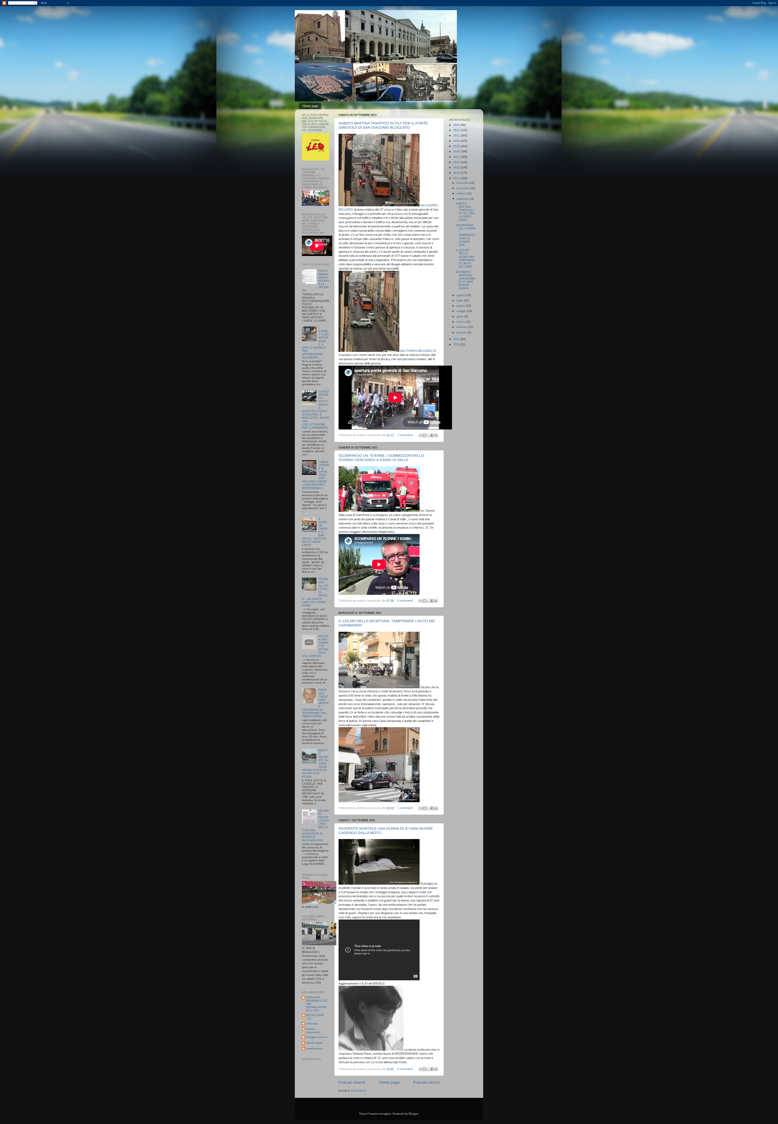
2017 (457, 156)
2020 (457, 140)
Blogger (413, 1113)
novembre (463, 188)
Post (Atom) (358, 1090)
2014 (457, 172)
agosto (461, 295)
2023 (457, 124)
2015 (457, 167)
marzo (460, 321)
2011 (456, 344)
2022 (457, 130)
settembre (463, 198)
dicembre (462, 182)
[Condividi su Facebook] (432, 435)
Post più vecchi (426, 1082)
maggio (461, 311)
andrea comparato (313, 1031)
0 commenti (405, 600)
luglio (460, 300)
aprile (460, 316)
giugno (461, 305)
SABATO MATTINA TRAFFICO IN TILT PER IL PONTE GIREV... (465, 212)
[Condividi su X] (428, 435)
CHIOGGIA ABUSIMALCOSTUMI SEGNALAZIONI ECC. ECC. (317, 1004)
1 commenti (405, 435)
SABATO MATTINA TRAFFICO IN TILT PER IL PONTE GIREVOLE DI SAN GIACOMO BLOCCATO (383, 125)
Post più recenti (351, 1082)
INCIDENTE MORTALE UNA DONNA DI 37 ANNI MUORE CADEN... (465, 280)
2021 (457, 135)
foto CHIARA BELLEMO (415, 350)
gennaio (462, 332)
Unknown (312, 1023)
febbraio (462, 327)
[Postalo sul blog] (424, 435)
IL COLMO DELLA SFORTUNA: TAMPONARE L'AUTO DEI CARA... (465, 258)
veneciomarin (314, 1048)
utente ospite (314, 1042)
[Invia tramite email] (421, 435)
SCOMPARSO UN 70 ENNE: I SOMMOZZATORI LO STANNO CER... (466, 235)
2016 (457, 162)
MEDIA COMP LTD (315, 1017)
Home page (310, 106)
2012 (457, 339)
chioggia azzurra (316, 1037)
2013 (457, 178)
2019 (457, 146)
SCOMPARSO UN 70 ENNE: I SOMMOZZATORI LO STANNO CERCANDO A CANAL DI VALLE (381, 458)
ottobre (461, 193)
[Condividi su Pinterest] (436, 435)
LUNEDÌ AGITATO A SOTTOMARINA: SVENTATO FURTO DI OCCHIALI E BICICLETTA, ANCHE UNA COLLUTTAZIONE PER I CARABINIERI (315, 409)
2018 (457, 151)
